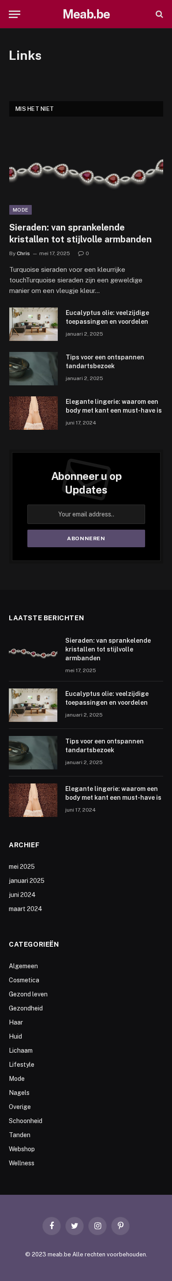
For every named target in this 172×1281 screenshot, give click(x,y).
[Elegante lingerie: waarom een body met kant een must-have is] (33, 413)
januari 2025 (27, 880)
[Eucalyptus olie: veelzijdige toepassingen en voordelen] (33, 324)
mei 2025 (22, 866)
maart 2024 (25, 908)
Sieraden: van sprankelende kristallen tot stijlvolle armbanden (108, 649)
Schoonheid (25, 1120)
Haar (16, 1022)
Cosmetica (24, 980)
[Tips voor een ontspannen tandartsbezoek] (33, 368)
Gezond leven (28, 994)
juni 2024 (22, 894)
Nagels (19, 1092)
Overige (20, 1106)
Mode (20, 209)
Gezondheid (26, 1008)
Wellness (21, 1163)
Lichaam (21, 1050)
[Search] (158, 14)
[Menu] (14, 14)
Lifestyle (21, 1064)
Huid (15, 1036)
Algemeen (23, 966)
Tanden (19, 1134)
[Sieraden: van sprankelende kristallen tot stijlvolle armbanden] (86, 171)
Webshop (22, 1149)
